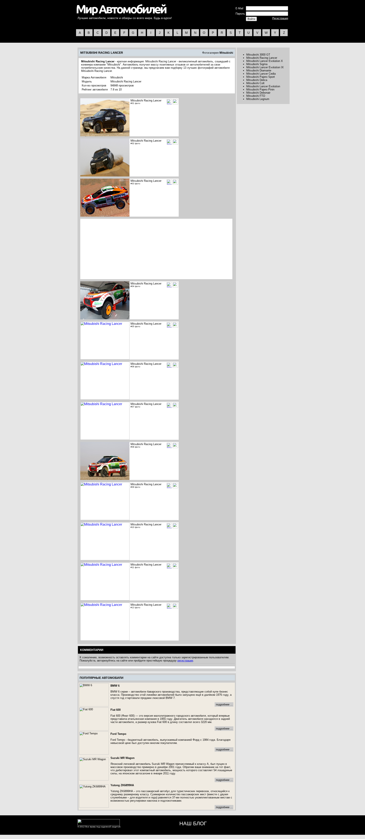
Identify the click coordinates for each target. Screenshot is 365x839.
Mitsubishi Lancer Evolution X (264, 61)
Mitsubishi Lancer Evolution (263, 86)
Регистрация (280, 18)
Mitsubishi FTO (255, 95)
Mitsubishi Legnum (257, 99)
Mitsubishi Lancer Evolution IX (265, 67)
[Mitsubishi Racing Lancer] (175, 101)
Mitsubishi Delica (256, 80)
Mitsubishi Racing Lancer (261, 57)
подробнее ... (224, 704)
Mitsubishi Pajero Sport (260, 76)
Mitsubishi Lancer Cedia (261, 73)
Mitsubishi (226, 52)
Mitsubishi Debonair (258, 92)
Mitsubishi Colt (255, 83)
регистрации (185, 660)
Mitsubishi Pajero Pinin (260, 89)
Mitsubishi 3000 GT (258, 54)
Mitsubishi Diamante (258, 70)
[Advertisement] (116, 249)
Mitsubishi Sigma (256, 64)
